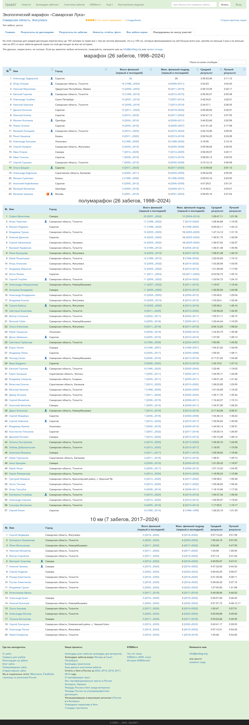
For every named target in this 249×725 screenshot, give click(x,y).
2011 (180, 83)
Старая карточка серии (233, 20)
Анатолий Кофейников (25, 183)
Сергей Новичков (18, 421)
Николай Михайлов (20, 550)
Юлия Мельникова (19, 545)
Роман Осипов (21, 125)
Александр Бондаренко (22, 295)
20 (145, 216)
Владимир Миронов (20, 268)
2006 (128, 88)
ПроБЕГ (11, 4)
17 (145, 221)
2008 (174, 83)
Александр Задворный (25, 78)
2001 (128, 193)
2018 (174, 109)
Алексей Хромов (18, 566)
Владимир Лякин (18, 352)
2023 (136, 88)
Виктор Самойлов (19, 555)
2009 (128, 104)
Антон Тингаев (17, 484)
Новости (26, 4)
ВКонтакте (36, 674)
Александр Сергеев (20, 499)
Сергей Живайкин (19, 415)
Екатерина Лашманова (22, 540)
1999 (128, 94)
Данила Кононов (22, 109)
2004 (128, 120)
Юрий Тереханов (18, 457)
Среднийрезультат (207, 71)
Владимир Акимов (19, 426)
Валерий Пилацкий (23, 130)
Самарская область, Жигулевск (25, 20)
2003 (180, 193)
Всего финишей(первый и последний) (129, 71)
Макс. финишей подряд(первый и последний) (175, 71)
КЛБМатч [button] (95, 4)
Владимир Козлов (19, 300)
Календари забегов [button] (46, 4)
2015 (180, 94)
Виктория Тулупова (20, 561)
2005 (128, 125)
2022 (158, 221)
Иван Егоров (20, 151)
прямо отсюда (155, 49)
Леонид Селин (17, 358)
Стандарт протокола (76, 707)
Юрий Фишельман (19, 258)
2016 (135, 120)
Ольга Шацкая (21, 167)
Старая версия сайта (14, 670)
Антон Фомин (16, 274)
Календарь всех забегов (78, 653)
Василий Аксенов (18, 389)
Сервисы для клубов (14, 657)
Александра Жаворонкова (23, 284)
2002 (180, 141)
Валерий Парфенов (20, 247)
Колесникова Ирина (20, 592)
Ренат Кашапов (21, 136)
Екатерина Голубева (20, 494)
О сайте (7, 653)
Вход (238, 4)
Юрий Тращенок (18, 331)
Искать (225, 4)
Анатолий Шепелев (20, 405)
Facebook (48, 674)
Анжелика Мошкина (20, 452)
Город (59, 71)
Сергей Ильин (17, 510)
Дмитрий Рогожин (19, 436)
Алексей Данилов (18, 237)
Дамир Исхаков (17, 394)
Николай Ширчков (23, 104)
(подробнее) (134, 20)
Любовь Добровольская (22, 447)
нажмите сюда (197, 662)
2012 (174, 94)
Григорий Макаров (19, 478)
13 (123, 88)
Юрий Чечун (16, 468)
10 (123, 99)
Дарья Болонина (18, 410)
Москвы (99, 657)
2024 (136, 83)
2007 (128, 99)
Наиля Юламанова (19, 473)
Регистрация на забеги (15, 660)
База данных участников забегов (83, 667)
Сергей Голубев (18, 279)
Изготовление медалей (131, 4)
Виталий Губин (17, 321)
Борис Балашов (18, 373)
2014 (128, 151)
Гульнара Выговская (20, 505)
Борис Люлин (16, 347)
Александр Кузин (18, 597)
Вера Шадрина (17, 363)
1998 (128, 83)
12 (145, 253)
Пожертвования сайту (15, 667)
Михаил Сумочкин (23, 178)
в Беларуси (73, 701)
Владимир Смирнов (20, 379)
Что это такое (134, 653)
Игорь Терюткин (18, 221)
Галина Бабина (17, 305)
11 (145, 274)
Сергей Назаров (22, 146)
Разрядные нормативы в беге (81, 704)
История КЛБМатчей (138, 660)
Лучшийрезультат (230, 71)
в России (116, 697)
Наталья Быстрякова (20, 442)
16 (123, 83)
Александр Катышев (24, 141)
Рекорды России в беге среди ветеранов (87, 687)
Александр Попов (19, 629)
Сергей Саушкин (22, 162)
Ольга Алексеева (18, 326)
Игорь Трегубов (17, 489)
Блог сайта (9, 663)
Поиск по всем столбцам (203, 62)
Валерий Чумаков (23, 193)
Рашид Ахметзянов (19, 576)
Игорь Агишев (20, 83)
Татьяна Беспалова (20, 618)
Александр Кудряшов (25, 172)
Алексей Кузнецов (19, 603)
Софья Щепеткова (19, 216)
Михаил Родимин (18, 226)
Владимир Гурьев (19, 232)
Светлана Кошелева (20, 310)
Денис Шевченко (18, 337)
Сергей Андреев (18, 571)
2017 (174, 115)
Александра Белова (20, 613)
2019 (180, 88)
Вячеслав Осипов (19, 384)
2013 (180, 99)
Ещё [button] (108, 4)
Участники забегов (74, 4)
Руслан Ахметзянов (20, 582)
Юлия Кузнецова (18, 253)
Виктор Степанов (18, 316)
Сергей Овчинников (20, 242)
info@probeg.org (132, 49)
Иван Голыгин (21, 157)
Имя (15, 71)
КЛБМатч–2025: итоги (139, 657)
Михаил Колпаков (23, 120)
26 (130, 78)
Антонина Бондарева (21, 289)
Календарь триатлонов (77, 663)
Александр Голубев (24, 99)
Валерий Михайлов (24, 188)
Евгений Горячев (22, 94)
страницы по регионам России (19, 677)
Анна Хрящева (17, 463)
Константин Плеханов (21, 431)
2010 (128, 115)
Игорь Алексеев (18, 263)
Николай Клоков (22, 115)
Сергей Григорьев (19, 624)
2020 (135, 136)
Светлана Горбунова (20, 342)
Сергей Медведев (19, 534)
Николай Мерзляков (24, 88)
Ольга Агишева (17, 608)
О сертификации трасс (77, 677)
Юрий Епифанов (18, 634)
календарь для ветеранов (107, 653)
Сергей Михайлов (19, 400)
